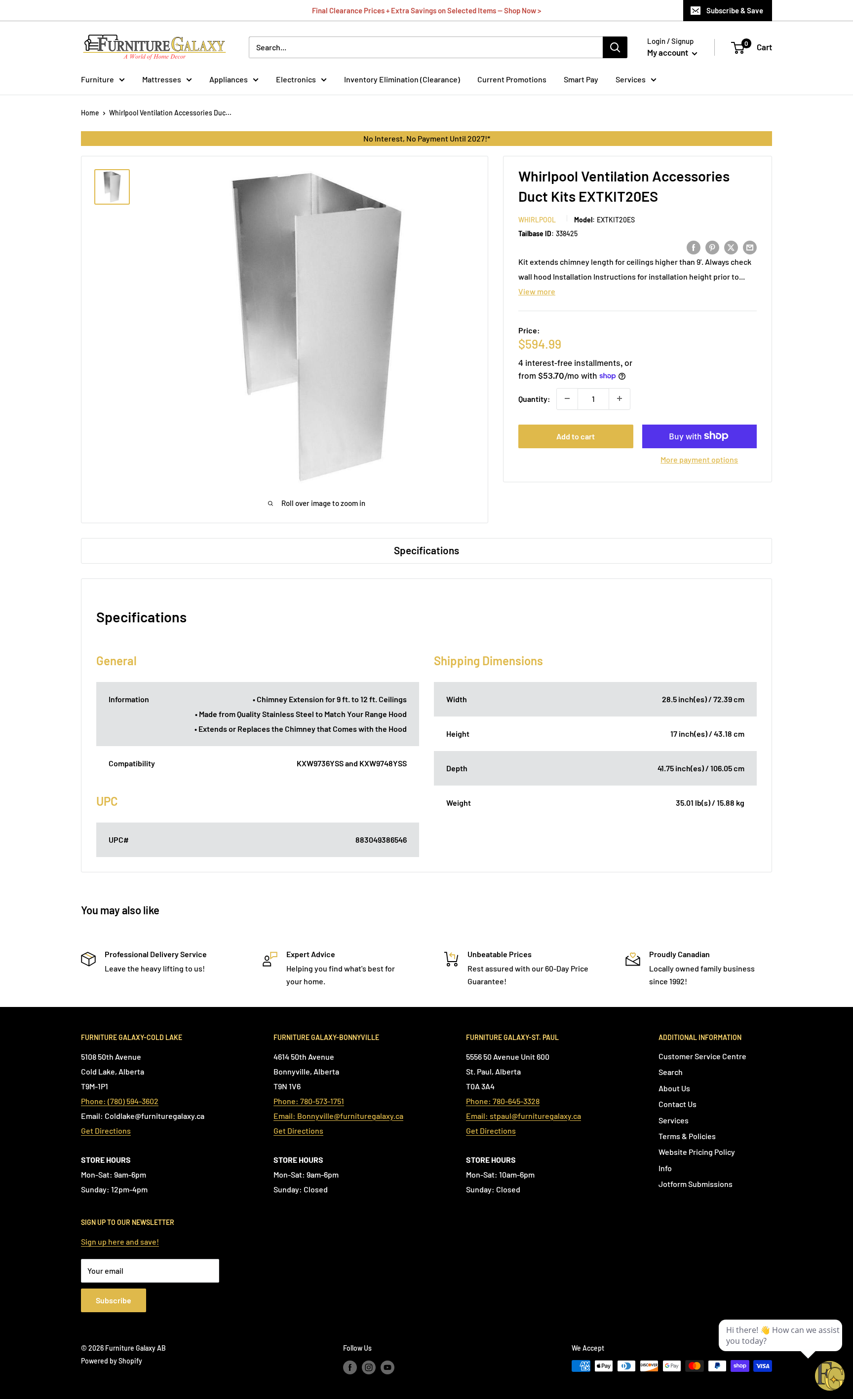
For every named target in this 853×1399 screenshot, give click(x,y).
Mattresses (161, 79)
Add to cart (575, 435)
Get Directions (106, 1130)
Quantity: (534, 398)
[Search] (615, 47)
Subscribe (113, 1300)
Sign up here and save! (120, 1241)
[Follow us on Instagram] (369, 1367)
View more (536, 291)
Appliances (228, 79)
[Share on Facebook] (693, 246)
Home (90, 112)
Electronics (296, 79)
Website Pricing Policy (697, 1151)
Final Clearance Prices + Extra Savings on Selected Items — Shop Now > (426, 10)
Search (671, 1071)
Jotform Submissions (696, 1183)
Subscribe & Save (734, 10)
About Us (674, 1088)
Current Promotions (511, 79)
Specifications (426, 550)
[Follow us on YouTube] (387, 1367)
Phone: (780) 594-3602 (119, 1101)
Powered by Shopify (111, 1361)
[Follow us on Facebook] (350, 1367)
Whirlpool (537, 219)
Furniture (97, 79)
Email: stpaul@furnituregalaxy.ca (523, 1115)
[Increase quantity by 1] (619, 398)
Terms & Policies (687, 1136)
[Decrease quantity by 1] (567, 398)
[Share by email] (750, 246)
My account (668, 52)
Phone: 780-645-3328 (503, 1101)
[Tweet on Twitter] (731, 246)
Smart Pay (581, 79)
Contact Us (678, 1104)
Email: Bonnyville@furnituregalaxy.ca (338, 1115)
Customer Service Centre (702, 1056)
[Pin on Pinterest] (712, 246)
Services (631, 79)
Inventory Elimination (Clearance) (402, 79)
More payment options (699, 459)
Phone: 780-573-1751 (308, 1101)
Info (665, 1168)
